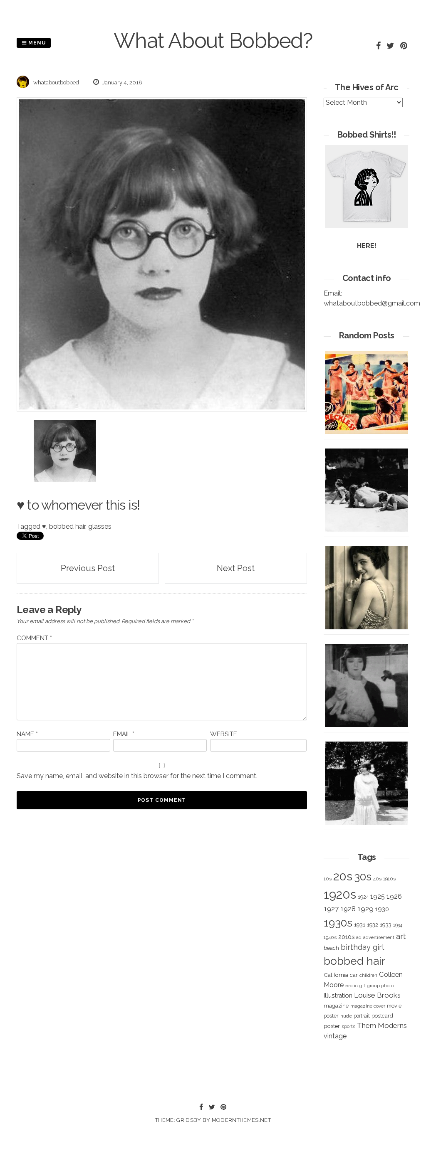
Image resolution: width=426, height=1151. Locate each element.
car (354, 975)
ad (359, 937)
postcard (382, 1016)
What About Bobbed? (213, 40)
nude (346, 1016)
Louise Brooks (377, 995)
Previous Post (88, 568)
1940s (330, 937)
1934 (397, 925)
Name (27, 734)
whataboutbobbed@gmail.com (372, 303)
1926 (394, 896)
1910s (389, 879)
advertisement (378, 937)
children (368, 975)
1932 (372, 925)
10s (328, 879)
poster (332, 1026)
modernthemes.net (241, 1120)
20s (342, 876)
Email (123, 734)
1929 (365, 909)
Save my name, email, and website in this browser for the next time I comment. (137, 776)
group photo (380, 985)
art (401, 936)
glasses (99, 526)
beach (331, 948)
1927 (331, 909)
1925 (377, 896)
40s (377, 879)
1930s (338, 922)
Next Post (236, 568)
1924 (363, 897)
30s (363, 876)
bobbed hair (67, 526)
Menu (36, 43)
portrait (362, 1016)
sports (348, 1026)
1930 (382, 909)
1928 (348, 909)
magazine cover (367, 1006)
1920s (340, 894)
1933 (385, 924)
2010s (346, 937)
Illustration (338, 995)
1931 (359, 924)
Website (223, 734)
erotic (351, 985)
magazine (336, 1005)
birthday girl (362, 947)
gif (362, 985)
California (336, 974)
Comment (34, 638)
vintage (335, 1036)
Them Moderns (382, 1025)
